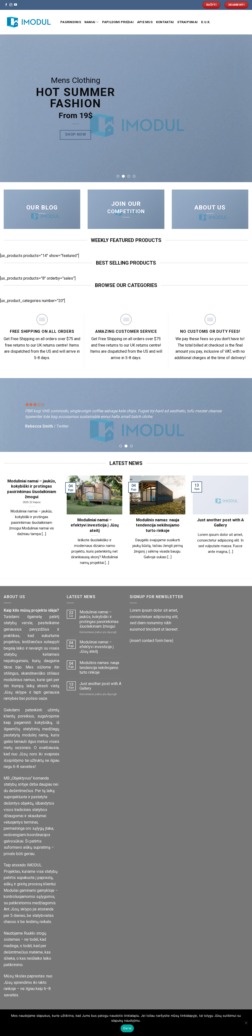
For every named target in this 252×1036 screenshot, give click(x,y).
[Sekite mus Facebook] (6, 5)
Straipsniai (187, 22)
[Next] (240, 108)
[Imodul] (28, 22)
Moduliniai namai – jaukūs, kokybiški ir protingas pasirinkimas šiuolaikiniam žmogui (99, 619)
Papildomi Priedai (118, 22)
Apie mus (145, 22)
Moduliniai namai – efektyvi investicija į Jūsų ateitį (96, 647)
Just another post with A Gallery (100, 686)
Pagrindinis (70, 22)
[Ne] (245, 1024)
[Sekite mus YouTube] (15, 5)
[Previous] (11, 108)
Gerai (127, 1028)
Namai (89, 22)
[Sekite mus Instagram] (10, 5)
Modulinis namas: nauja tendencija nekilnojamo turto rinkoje (99, 667)
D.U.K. (206, 22)
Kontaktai (165, 22)
